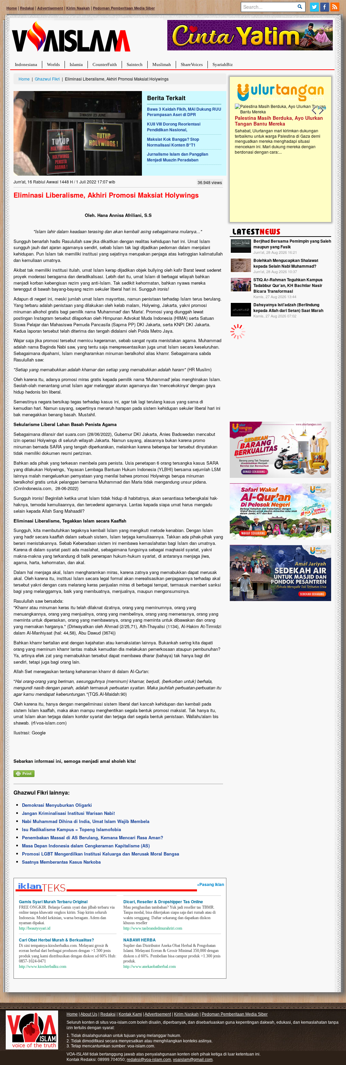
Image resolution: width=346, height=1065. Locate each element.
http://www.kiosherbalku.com (42, 966)
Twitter (314, 7)
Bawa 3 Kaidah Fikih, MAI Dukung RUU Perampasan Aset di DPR (184, 112)
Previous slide (314, 110)
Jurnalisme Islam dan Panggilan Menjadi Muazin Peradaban (177, 157)
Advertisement (50, 7)
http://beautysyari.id (34, 928)
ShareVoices (192, 64)
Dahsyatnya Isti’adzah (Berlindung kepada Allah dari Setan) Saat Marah (288, 307)
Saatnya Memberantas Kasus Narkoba (61, 862)
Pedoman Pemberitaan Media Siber (124, 7)
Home (11, 7)
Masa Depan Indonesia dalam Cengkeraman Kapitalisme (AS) (86, 845)
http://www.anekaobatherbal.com (149, 966)
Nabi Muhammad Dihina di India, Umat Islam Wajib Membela (85, 821)
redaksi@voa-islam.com (149, 1059)
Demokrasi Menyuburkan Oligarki (57, 805)
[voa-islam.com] (71, 39)
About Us (88, 1014)
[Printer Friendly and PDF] (24, 773)
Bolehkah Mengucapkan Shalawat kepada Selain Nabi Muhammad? (285, 263)
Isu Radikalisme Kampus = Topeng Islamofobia (71, 829)
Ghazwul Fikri (47, 79)
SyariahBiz (223, 64)
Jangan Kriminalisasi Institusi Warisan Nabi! (68, 813)
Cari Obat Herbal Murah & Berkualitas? (56, 940)
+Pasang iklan (210, 884)
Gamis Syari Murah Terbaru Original (53, 901)
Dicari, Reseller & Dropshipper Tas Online (163, 901)
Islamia (76, 64)
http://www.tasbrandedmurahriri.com (152, 928)
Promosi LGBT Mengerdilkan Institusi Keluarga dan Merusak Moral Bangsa (100, 853)
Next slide (321, 110)
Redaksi (27, 7)
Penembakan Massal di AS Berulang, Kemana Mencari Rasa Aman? (92, 837)
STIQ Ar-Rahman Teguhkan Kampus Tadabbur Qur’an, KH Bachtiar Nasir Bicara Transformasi (288, 285)
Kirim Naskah (78, 7)
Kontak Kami (130, 1014)
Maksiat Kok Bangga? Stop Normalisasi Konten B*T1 (173, 142)
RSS (335, 7)
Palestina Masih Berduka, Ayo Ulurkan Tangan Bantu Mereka (279, 120)
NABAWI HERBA (139, 940)
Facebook (325, 7)
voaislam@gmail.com (193, 1059)
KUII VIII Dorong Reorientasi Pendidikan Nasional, (173, 127)
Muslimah (161, 64)
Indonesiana (26, 64)
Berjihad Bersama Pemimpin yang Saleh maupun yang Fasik (292, 244)
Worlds (53, 64)
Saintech (135, 64)
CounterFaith (105, 64)
